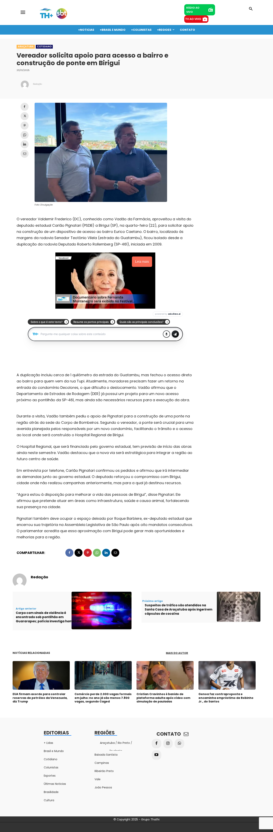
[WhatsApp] (25, 135)
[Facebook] (25, 107)
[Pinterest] (25, 126)
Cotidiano (44, 46)
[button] (251, 9)
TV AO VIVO (193, 19)
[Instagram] (168, 743)
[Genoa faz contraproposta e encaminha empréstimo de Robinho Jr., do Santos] (227, 675)
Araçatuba (26, 46)
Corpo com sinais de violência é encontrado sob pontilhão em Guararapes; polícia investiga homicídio (48, 617)
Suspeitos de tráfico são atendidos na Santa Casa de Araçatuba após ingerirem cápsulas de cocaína (178, 609)
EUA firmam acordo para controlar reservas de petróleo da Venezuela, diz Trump (40, 697)
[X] (25, 116)
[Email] (25, 154)
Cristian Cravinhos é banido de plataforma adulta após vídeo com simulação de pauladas (163, 697)
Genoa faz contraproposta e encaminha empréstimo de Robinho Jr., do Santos (225, 697)
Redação (37, 84)
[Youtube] (156, 755)
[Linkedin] (25, 144)
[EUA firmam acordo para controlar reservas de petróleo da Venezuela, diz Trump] (41, 675)
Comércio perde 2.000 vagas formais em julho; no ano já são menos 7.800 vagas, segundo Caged (103, 697)
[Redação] (25, 85)
